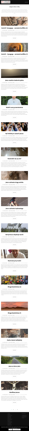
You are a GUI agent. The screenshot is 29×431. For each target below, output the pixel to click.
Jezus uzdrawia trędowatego (14, 208)
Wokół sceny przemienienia (14, 107)
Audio (9, 30)
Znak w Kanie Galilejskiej (14, 340)
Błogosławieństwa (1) (14, 313)
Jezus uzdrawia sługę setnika (14, 182)
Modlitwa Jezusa (14, 392)
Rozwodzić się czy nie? (14, 158)
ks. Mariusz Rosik (4, 30)
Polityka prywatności (16, 429)
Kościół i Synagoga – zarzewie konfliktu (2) (14, 28)
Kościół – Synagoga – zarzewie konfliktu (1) (14, 54)
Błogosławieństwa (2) (14, 287)
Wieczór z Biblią (12, 30)
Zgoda (10, 429)
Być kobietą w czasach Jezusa (14, 133)
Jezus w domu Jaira (14, 366)
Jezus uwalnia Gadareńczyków (14, 80)
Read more (15, 64)
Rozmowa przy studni (14, 261)
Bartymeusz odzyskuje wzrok (14, 234)
